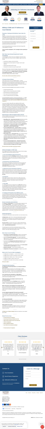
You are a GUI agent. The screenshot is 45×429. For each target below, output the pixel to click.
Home (3, 4)
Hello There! (41, 423)
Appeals (21, 4)
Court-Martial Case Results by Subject (10, 324)
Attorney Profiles (34, 4)
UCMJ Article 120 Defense (8, 4)
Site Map (37, 392)
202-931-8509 (40, 2)
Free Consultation (39, 0)
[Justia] (8, 404)
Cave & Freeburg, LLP (11, 417)
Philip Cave (5, 311)
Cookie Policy (13, 408)
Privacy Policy (34, 392)
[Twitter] (5, 404)
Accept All (4, 426)
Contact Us (40, 4)
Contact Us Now (22, 12)
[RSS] (10, 404)
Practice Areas (25, 4)
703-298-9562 (40, 1)
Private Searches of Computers (9, 317)
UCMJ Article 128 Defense (16, 4)
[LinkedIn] (6, 404)
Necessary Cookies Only (12, 426)
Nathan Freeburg (11, 311)
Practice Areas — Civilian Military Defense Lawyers (10, 23)
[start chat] (42, 427)
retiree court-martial (18, 210)
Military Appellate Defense (9, 323)
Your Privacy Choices (7, 408)
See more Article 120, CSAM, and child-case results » (11, 146)
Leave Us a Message (33, 369)
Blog (38, 4)
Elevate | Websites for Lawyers (37, 417)
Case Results (29, 4)
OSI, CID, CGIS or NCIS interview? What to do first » (11, 75)
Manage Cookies (18, 408)
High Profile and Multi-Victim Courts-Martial (12, 320)
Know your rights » (5, 261)
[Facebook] (3, 404)
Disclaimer (29, 392)
